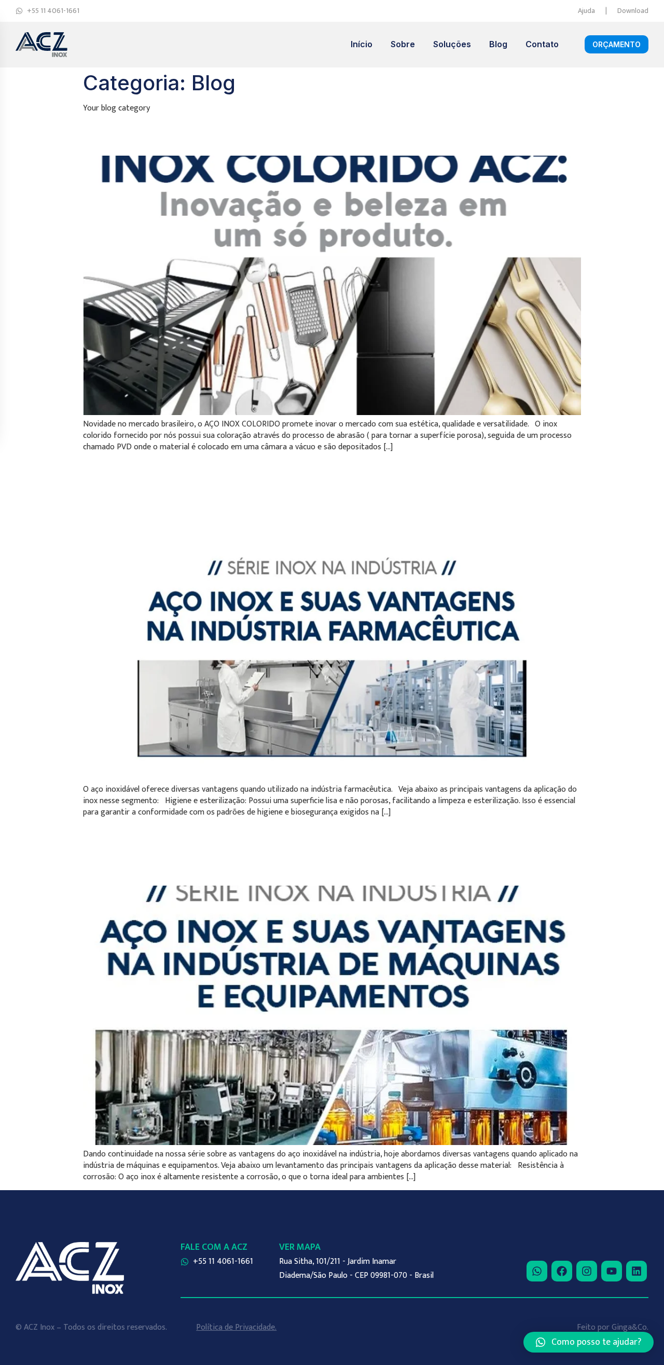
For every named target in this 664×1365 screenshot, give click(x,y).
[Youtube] (611, 1271)
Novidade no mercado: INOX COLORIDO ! (325, 134)
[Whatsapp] (537, 1271)
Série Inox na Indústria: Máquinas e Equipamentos (288, 851)
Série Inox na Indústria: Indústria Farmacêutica (272, 486)
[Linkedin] (636, 1271)
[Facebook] (561, 1271)
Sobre (403, 44)
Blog (498, 44)
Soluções (452, 44)
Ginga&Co (629, 1327)
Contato (542, 44)
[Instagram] (586, 1271)
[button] (588, 1342)
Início (361, 44)
